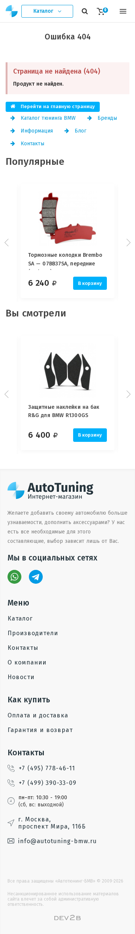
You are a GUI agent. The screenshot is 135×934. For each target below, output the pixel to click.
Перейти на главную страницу (57, 106)
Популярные (35, 161)
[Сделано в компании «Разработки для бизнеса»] (67, 918)
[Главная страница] (12, 11)
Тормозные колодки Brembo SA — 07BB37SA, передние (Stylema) (65, 261)
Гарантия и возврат (40, 730)
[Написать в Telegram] (36, 577)
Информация (36, 131)
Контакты (31, 143)
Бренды (106, 118)
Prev (7, 242)
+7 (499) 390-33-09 (47, 782)
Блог (79, 131)
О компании (27, 662)
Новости (21, 677)
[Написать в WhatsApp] (14, 577)
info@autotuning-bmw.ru (57, 841)
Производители (33, 633)
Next (127, 242)
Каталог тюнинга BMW (47, 118)
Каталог (20, 618)
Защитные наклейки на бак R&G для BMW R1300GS (63, 411)
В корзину (90, 283)
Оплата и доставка (38, 715)
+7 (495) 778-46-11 (47, 768)
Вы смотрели (36, 313)
